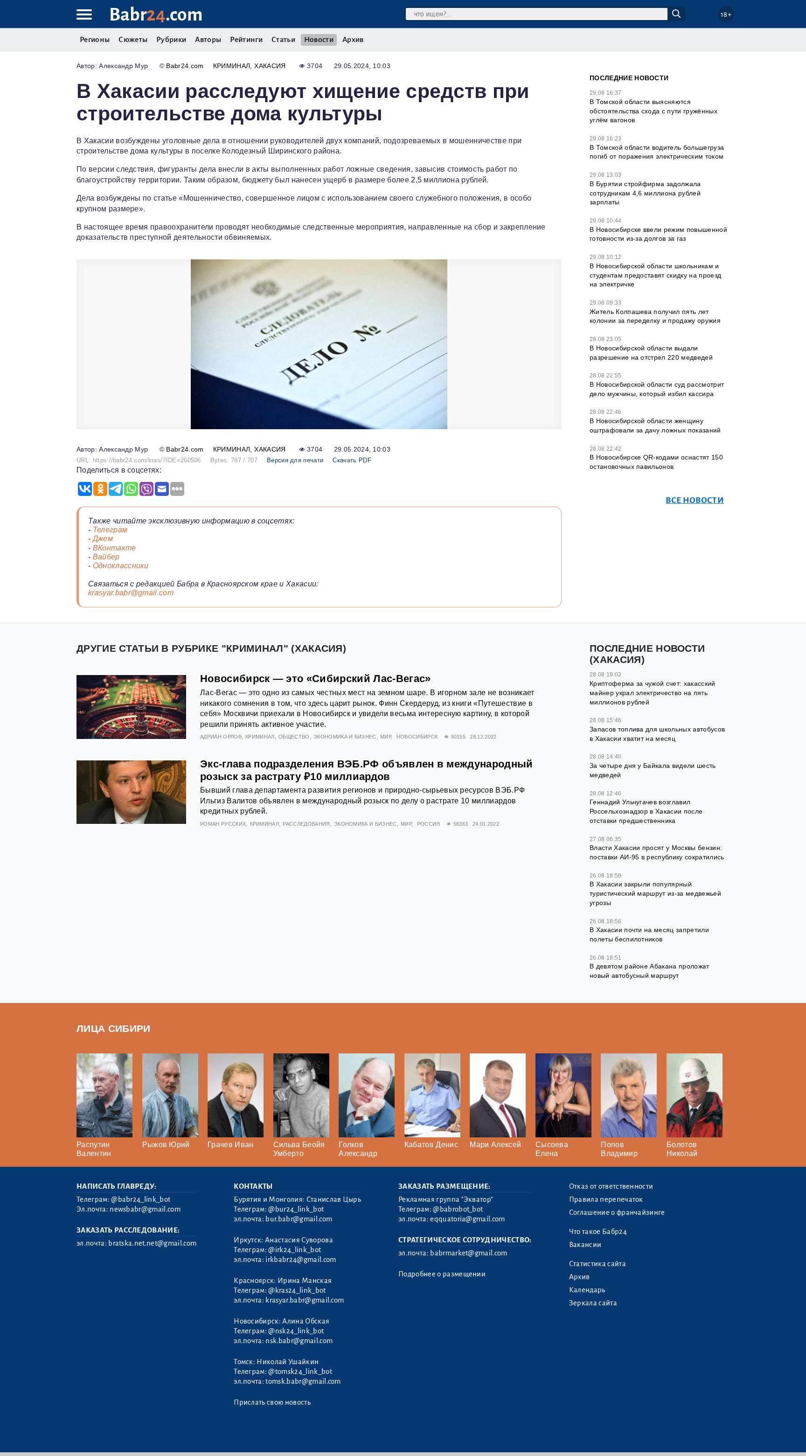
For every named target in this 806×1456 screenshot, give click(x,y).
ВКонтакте (114, 548)
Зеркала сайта (593, 1303)
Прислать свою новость (272, 1402)
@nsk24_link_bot (296, 1331)
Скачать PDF (352, 460)
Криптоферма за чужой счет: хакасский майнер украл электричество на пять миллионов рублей (653, 692)
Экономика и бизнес (344, 736)
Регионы (95, 39)
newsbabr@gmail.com (145, 1209)
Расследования (306, 824)
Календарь (587, 1290)
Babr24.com (184, 66)
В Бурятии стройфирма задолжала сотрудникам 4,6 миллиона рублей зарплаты (645, 193)
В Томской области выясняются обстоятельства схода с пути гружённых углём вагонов (653, 111)
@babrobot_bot (458, 1209)
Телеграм (110, 530)
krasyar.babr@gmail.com (131, 593)
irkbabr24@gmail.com (300, 1259)
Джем (103, 539)
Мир (385, 736)
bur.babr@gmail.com (298, 1219)
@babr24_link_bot (140, 1199)
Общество (294, 736)
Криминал (231, 66)
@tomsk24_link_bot (300, 1371)
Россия (428, 824)
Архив (353, 39)
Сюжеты (132, 39)
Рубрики (171, 39)
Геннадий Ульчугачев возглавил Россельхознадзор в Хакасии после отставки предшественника (646, 811)
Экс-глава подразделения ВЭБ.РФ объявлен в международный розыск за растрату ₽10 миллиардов (366, 770)
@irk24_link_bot (294, 1250)
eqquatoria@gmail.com (467, 1219)
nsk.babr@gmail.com (299, 1341)
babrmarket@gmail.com (468, 1253)
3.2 (133, 1437)
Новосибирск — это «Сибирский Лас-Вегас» (315, 678)
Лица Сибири (113, 1028)
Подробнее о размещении (442, 1274)
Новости (319, 39)
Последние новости (629, 78)
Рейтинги (246, 39)
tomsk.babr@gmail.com (302, 1381)
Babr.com (156, 14)
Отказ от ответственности (611, 1186)
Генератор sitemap (289, 1437)
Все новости (695, 500)
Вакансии (585, 1244)
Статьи (283, 39)
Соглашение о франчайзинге (617, 1212)
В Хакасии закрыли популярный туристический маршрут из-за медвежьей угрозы (655, 893)
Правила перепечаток (606, 1199)
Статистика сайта (597, 1264)
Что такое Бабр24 (598, 1231)
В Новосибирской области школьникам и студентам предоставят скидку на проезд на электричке (655, 275)
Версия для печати (295, 460)
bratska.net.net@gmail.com (152, 1243)
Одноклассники (121, 566)
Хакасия (269, 66)
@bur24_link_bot (296, 1209)
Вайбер (106, 557)
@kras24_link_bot (297, 1290)
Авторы (208, 39)
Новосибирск (417, 736)
